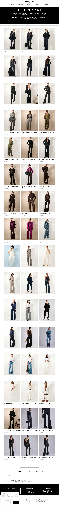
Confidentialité (28, 500)
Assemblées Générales (39, 499)
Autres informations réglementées (41, 500)
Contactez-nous (7, 504)
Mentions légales (28, 501)
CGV (26, 499)
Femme (14, 475)
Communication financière (40, 502)
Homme (9, 475)
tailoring (33, 20)
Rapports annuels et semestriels (40, 501)
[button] (12, 4)
